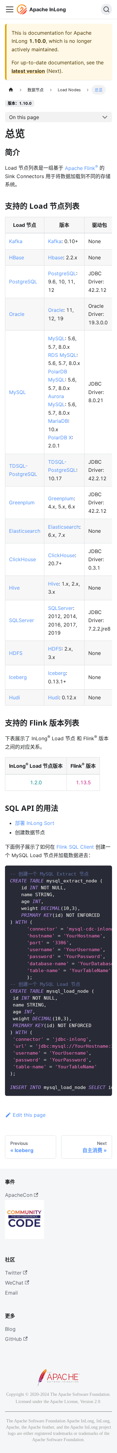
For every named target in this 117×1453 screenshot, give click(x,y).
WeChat (14, 1283)
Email (11, 1293)
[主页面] (11, 90)
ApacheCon (18, 1195)
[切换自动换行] (93, 873)
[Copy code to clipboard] (104, 873)
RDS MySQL (62, 355)
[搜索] (106, 9)
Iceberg (18, 677)
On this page (24, 117)
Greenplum (22, 502)
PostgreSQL (23, 281)
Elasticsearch (24, 531)
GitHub (13, 1339)
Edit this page (29, 1115)
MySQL (17, 392)
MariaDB (58, 421)
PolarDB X (60, 437)
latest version (28, 71)
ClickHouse (22, 559)
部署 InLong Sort (34, 823)
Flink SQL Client (75, 847)
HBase (16, 257)
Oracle (16, 314)
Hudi (14, 697)
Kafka (15, 241)
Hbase (55, 257)
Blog (10, 1329)
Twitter (13, 1273)
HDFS (15, 653)
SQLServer (21, 620)
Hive (14, 588)
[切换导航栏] (9, 9)
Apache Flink (81, 168)
